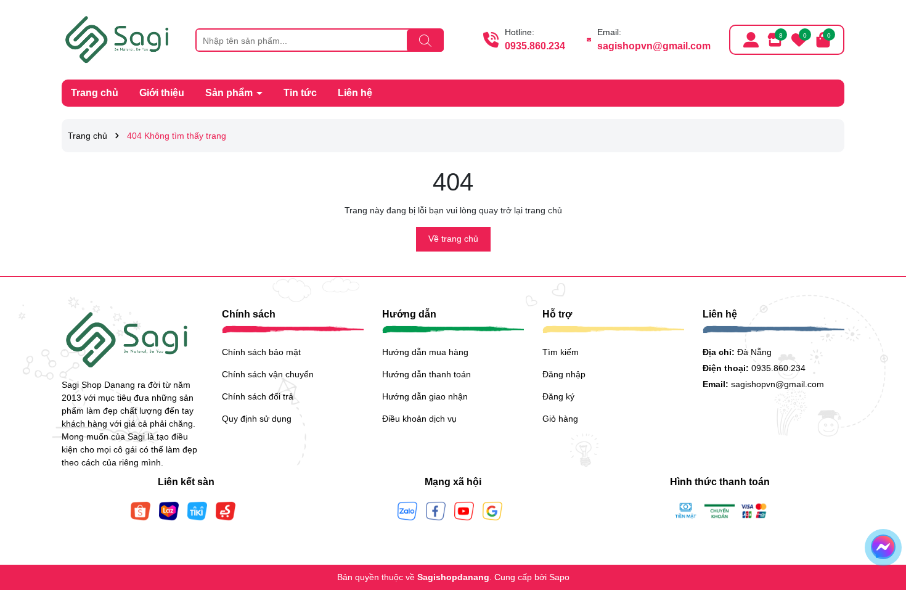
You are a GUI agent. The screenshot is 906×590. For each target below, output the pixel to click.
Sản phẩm (230, 93)
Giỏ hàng (560, 419)
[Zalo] (407, 510)
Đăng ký (558, 396)
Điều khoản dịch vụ (419, 419)
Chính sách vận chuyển (268, 374)
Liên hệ (355, 93)
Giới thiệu (161, 93)
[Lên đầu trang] (881, 516)
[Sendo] (225, 510)
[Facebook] (436, 510)
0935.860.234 (535, 46)
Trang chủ (94, 93)
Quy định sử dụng (257, 419)
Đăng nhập (564, 374)
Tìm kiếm (560, 352)
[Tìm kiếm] (425, 41)
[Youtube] (464, 510)
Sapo (559, 577)
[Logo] (119, 39)
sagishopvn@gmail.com (654, 46)
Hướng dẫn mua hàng (425, 352)
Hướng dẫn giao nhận (425, 396)
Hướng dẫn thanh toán (426, 374)
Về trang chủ (453, 239)
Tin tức (300, 93)
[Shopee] (140, 510)
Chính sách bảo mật (261, 352)
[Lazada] (169, 510)
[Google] (492, 510)
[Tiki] (197, 510)
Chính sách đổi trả (257, 396)
